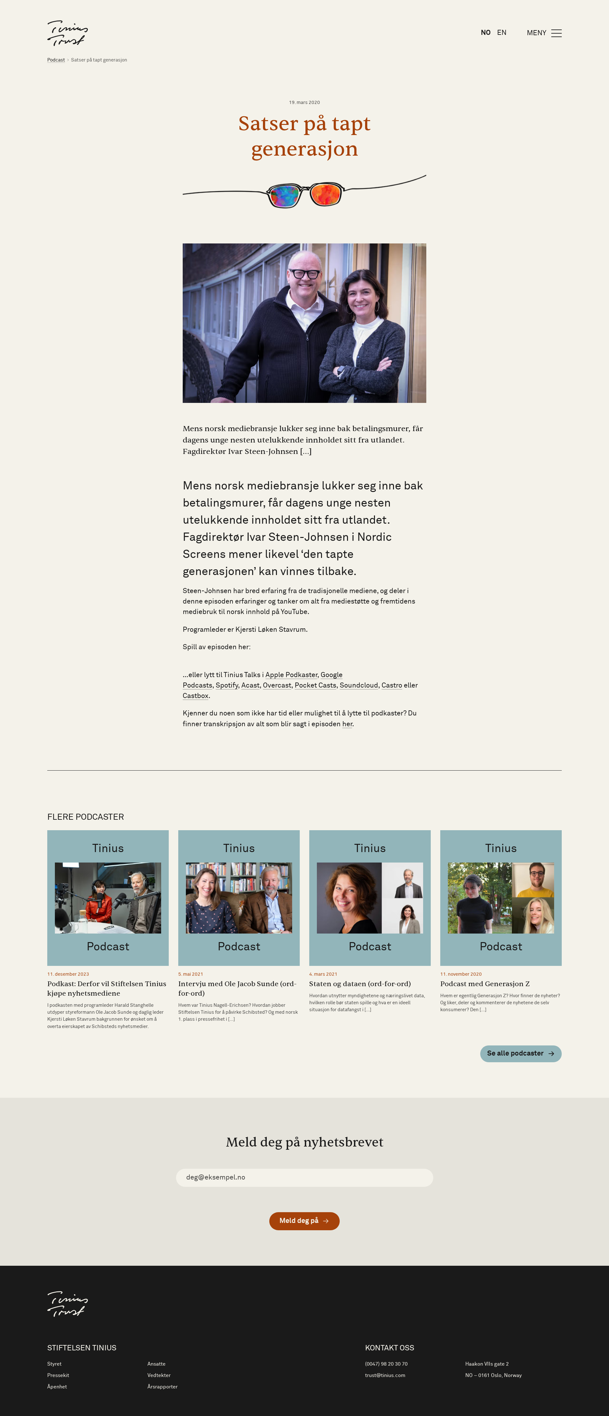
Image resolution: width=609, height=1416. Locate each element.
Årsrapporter (162, 1386)
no (486, 32)
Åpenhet (57, 1386)
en (502, 32)
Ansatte (156, 1364)
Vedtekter (159, 1375)
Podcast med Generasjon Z (485, 984)
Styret (54, 1364)
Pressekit (58, 1375)
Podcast (56, 60)
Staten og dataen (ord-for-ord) (360, 984)
